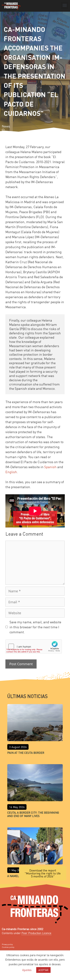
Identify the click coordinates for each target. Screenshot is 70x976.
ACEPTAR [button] (43, 970)
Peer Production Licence (36, 933)
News (6, 126)
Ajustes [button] (27, 970)
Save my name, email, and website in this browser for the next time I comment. (35, 627)
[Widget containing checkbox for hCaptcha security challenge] (33, 646)
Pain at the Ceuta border (25, 753)
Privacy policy (7, 944)
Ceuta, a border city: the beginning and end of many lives (33, 814)
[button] (64, 5)
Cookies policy (8, 947)
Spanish (50, 467)
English (11, 472)
